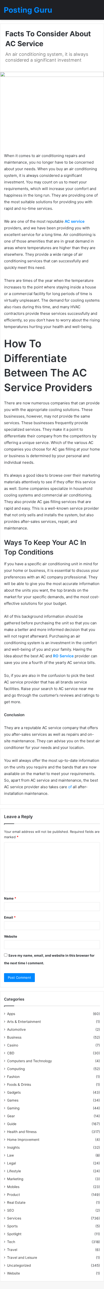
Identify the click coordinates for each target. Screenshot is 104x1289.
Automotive (16, 1029)
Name (10, 898)
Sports (12, 1226)
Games (12, 1100)
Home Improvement (23, 1140)
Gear (11, 1116)
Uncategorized (19, 1265)
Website (10, 936)
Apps (11, 1014)
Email (10, 917)
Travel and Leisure (22, 1258)
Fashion (13, 1077)
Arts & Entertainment (24, 1022)
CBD (10, 1053)
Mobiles (13, 1187)
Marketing (15, 1179)
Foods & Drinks (19, 1084)
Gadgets (14, 1092)
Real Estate (16, 1202)
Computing (16, 1069)
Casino (12, 1045)
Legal (11, 1163)
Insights (13, 1147)
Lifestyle (14, 1171)
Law (10, 1155)
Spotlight (14, 1234)
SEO (10, 1210)
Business (14, 1037)
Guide (11, 1124)
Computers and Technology (29, 1061)
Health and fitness (22, 1132)
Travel (12, 1250)
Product (13, 1195)
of (70, 786)
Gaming (13, 1108)
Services (14, 1218)
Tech (11, 1242)
